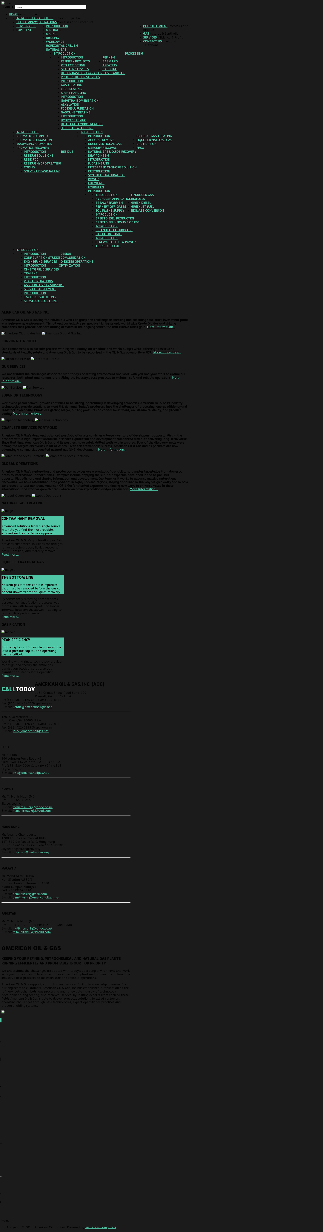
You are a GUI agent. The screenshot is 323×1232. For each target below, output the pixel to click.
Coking (29, 167)
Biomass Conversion (147, 211)
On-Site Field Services (41, 269)
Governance (26, 26)
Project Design (73, 65)
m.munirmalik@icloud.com (32, 810)
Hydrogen (96, 187)
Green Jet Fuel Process (114, 230)
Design (66, 254)
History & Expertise (67, 18)
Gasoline (109, 69)
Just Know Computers (100, 1227)
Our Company (27, 22)
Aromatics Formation (34, 140)
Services (150, 37)
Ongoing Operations (77, 262)
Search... (8, 7)
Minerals (53, 30)
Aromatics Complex (32, 136)
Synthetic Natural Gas (106, 175)
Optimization (69, 266)
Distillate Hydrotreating (82, 124)
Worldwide (55, 42)
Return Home (27, 14)
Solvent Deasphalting (42, 171)
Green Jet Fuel (142, 207)
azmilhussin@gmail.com (30, 894)
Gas (146, 34)
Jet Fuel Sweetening (77, 128)
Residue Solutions (38, 156)
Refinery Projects (75, 61)
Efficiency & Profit (170, 37)
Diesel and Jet (113, 73)
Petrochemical (155, 26)
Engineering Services (40, 262)
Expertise (24, 30)
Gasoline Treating (75, 112)
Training (31, 273)
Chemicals (96, 183)
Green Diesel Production (115, 218)
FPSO (140, 148)
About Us (46, 18)
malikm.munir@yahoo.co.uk (33, 807)
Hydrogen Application (113, 199)
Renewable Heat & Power (116, 242)
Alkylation (70, 105)
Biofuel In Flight (109, 234)
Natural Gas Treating (154, 136)
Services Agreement (40, 289)
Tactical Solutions (40, 297)
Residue (67, 152)
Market (52, 34)
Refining (108, 57)
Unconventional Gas (105, 144)
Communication (73, 258)
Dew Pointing (98, 156)
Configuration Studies (42, 258)
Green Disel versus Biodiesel (118, 222)
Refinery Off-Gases (111, 207)
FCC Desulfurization (77, 108)
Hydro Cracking (73, 120)
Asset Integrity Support (44, 285)
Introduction (27, 18)
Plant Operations (38, 281)
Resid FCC (31, 160)
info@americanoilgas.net (31, 731)
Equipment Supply (110, 211)
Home (13, 14)
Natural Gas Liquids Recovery (112, 152)
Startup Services (75, 69)
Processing (134, 54)
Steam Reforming (109, 203)
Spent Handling (73, 93)
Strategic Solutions (41, 301)
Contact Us (152, 41)
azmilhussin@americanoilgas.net (36, 897)
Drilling (52, 38)
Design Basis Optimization (81, 73)
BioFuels (138, 199)
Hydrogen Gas (142, 195)
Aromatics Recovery (33, 148)
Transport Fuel (108, 246)
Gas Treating (71, 85)
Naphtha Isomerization (80, 101)
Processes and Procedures (76, 22)
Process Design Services (80, 77)
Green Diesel (141, 203)
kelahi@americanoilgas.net (32, 707)
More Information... (161, 327)
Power (93, 179)
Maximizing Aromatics (34, 144)
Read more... (10, 554)
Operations (48, 22)
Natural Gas (56, 50)
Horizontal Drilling (62, 46)
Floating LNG (98, 163)
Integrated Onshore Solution (112, 167)
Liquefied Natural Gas (154, 140)
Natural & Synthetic (163, 33)
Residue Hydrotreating (42, 163)
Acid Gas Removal (102, 140)
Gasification (146, 144)
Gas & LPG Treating (110, 63)
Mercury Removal (102, 148)
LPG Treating (71, 89)
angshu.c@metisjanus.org (31, 852)
